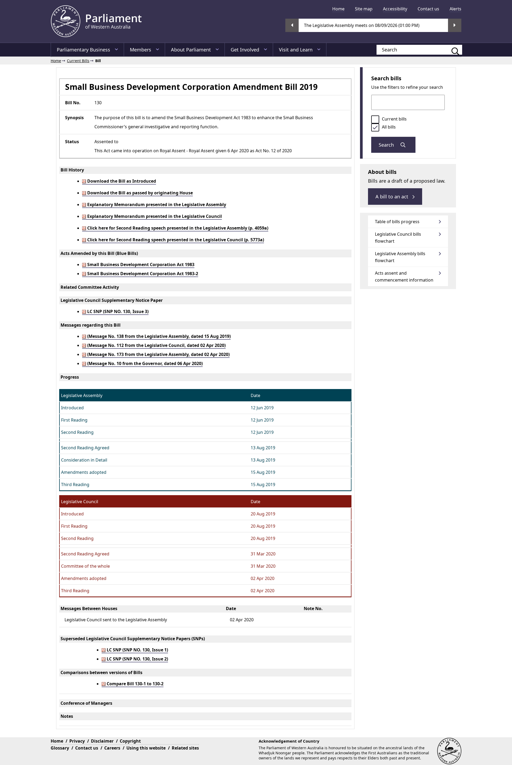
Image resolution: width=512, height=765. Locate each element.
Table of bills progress (397, 222)
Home (338, 9)
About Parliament (191, 49)
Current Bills (78, 60)
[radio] (375, 119)
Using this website (146, 748)
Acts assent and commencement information (404, 276)
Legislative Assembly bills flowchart (400, 257)
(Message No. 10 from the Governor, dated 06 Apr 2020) (144, 363)
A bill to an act (392, 196)
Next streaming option (454, 25)
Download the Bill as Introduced (121, 181)
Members (140, 49)
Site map (364, 9)
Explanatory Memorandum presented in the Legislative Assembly (156, 204)
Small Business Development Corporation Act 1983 (140, 264)
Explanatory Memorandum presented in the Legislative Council (154, 216)
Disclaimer (102, 741)
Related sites (185, 748)
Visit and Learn (296, 49)
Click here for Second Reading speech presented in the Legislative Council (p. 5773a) (175, 240)
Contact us (428, 9)
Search (387, 145)
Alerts (455, 9)
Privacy (77, 741)
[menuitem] (338, 9)
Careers (112, 748)
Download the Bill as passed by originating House (139, 193)
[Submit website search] (453, 50)
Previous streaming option (292, 25)
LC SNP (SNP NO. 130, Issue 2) (137, 659)
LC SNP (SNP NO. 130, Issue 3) (117, 311)
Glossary (60, 748)
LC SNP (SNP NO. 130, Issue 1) (137, 650)
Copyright (130, 741)
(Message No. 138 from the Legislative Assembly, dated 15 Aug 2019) (158, 336)
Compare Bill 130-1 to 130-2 (134, 684)
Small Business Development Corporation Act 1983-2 (142, 274)
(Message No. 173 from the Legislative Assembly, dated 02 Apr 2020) (158, 354)
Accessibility (395, 9)
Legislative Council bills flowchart (398, 237)
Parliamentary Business (83, 49)
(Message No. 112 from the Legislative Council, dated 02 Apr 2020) (156, 345)
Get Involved (245, 49)
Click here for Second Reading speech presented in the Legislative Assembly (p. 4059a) (177, 228)
